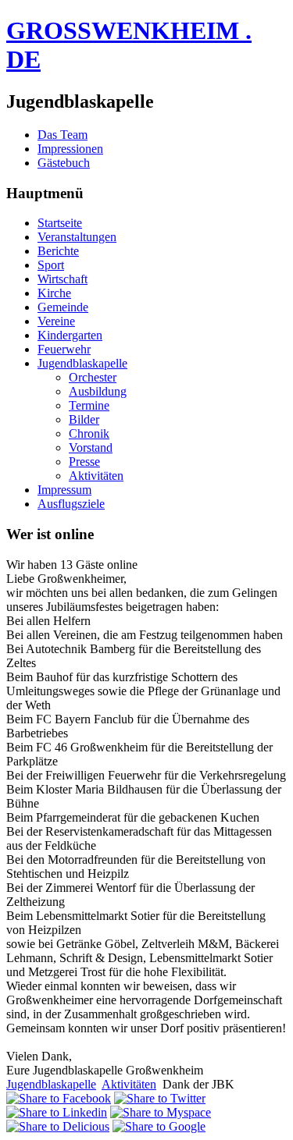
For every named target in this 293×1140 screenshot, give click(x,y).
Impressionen (70, 148)
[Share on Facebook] (58, 1098)
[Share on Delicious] (57, 1126)
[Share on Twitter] (159, 1098)
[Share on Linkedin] (56, 1112)
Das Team (63, 134)
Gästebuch (64, 162)
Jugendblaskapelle (51, 1084)
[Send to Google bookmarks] (159, 1126)
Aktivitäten (129, 1084)
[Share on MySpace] (160, 1112)
